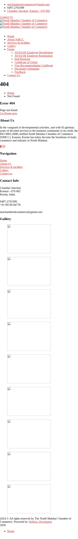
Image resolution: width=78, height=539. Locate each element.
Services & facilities (11, 167)
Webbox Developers (40, 521)
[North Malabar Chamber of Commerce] (23, 20)
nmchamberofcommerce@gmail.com (28, 4)
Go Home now (8, 113)
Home (10, 92)
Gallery (4, 170)
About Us (5, 163)
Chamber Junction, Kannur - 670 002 (28, 10)
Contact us (6, 173)
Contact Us (6, 17)
